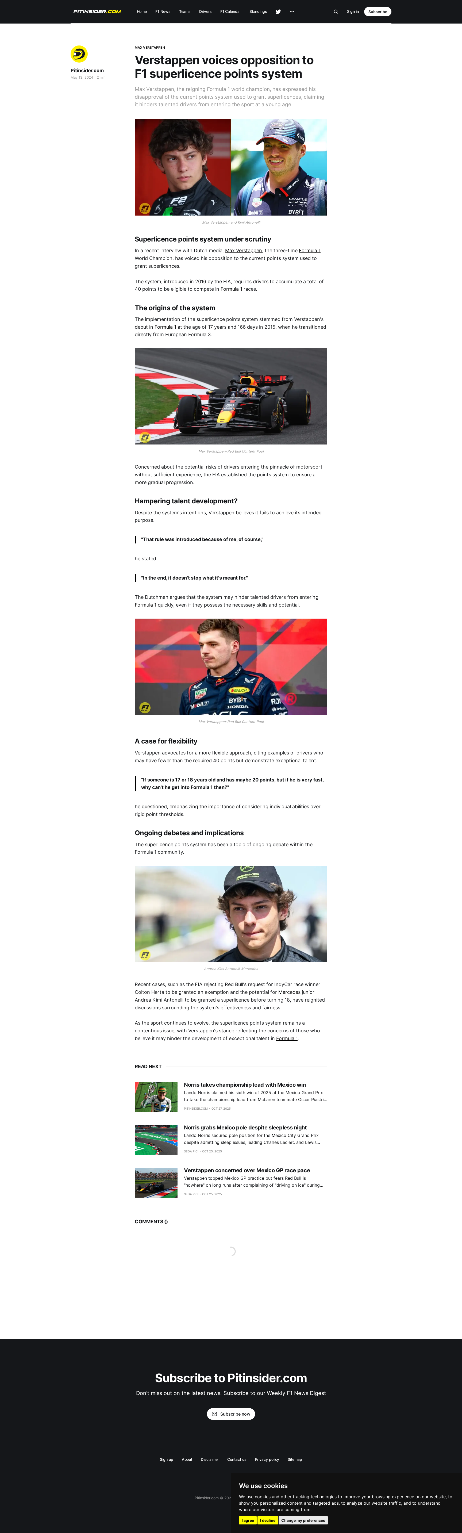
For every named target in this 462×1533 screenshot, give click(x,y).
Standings (258, 11)
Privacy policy (267, 1459)
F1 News (162, 11)
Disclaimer (210, 1459)
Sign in (353, 11)
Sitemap (295, 1459)
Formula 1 (310, 250)
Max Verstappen (150, 47)
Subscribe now (235, 1414)
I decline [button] (267, 1520)
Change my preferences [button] (303, 1520)
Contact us (236, 1459)
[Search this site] (336, 12)
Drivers (205, 11)
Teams (185, 11)
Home (142, 11)
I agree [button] (248, 1520)
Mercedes (289, 992)
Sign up (166, 1459)
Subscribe (377, 11)
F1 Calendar (230, 11)
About (187, 1459)
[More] (292, 12)
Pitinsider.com (87, 70)
